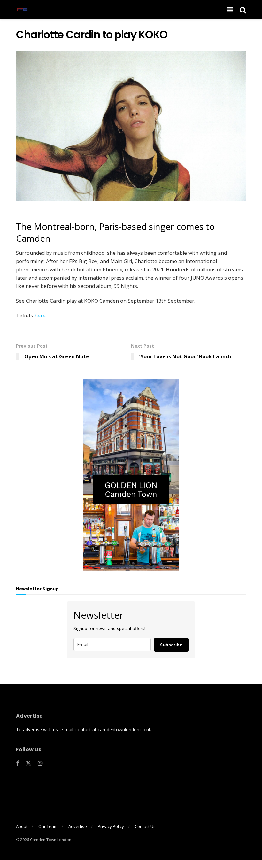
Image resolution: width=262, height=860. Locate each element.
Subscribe (171, 645)
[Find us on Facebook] (17, 763)
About (21, 826)
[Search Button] (243, 9)
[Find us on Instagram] (40, 763)
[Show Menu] (230, 9)
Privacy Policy (111, 826)
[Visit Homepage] (22, 9)
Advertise (77, 826)
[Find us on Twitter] (28, 763)
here (40, 315)
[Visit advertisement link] (131, 475)
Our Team (48, 826)
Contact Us (145, 826)
